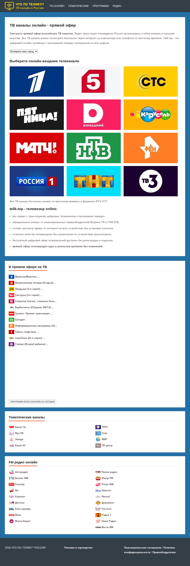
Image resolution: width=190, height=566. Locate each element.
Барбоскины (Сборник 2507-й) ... (34, 307)
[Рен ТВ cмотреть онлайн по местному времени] (151, 147)
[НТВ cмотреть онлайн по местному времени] (94, 147)
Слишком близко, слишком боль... (36, 301)
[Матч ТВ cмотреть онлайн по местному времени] (37, 147)
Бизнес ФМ (21, 478)
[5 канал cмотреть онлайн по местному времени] (94, 81)
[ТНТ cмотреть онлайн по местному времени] (94, 180)
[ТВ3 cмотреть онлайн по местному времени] (151, 180)
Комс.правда (22, 508)
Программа (101, 5)
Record (106, 496)
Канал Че (20, 427)
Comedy (19, 484)
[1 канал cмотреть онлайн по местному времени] (37, 81)
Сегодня (20, 319)
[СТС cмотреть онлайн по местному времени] (151, 81)
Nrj (16, 490)
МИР (104, 439)
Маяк (18, 515)
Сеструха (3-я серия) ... (28, 295)
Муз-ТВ (19, 433)
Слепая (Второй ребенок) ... (31, 344)
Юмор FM (107, 478)
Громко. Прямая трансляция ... (34, 313)
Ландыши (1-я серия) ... (29, 289)
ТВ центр (107, 445)
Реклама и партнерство (78, 547)
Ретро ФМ (108, 484)
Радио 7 (106, 515)
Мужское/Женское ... (27, 276)
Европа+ (20, 496)
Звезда (19, 439)
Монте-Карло (22, 521)
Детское (19, 502)
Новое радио (109, 472)
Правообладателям (164, 552)
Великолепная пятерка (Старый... (35, 282)
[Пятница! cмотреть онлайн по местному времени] (37, 114)
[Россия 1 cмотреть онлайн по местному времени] (37, 180)
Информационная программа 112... (36, 325)
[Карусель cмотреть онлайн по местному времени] (151, 114)
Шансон (106, 490)
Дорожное (108, 502)
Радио (117, 5)
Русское (106, 508)
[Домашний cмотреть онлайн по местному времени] (94, 114)
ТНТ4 (105, 427)
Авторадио (21, 472)
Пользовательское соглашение (142, 547)
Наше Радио (109, 521)
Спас (104, 433)
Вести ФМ (107, 527)
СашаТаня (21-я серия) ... (30, 338)
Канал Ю (20, 445)
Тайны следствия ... (27, 331)
